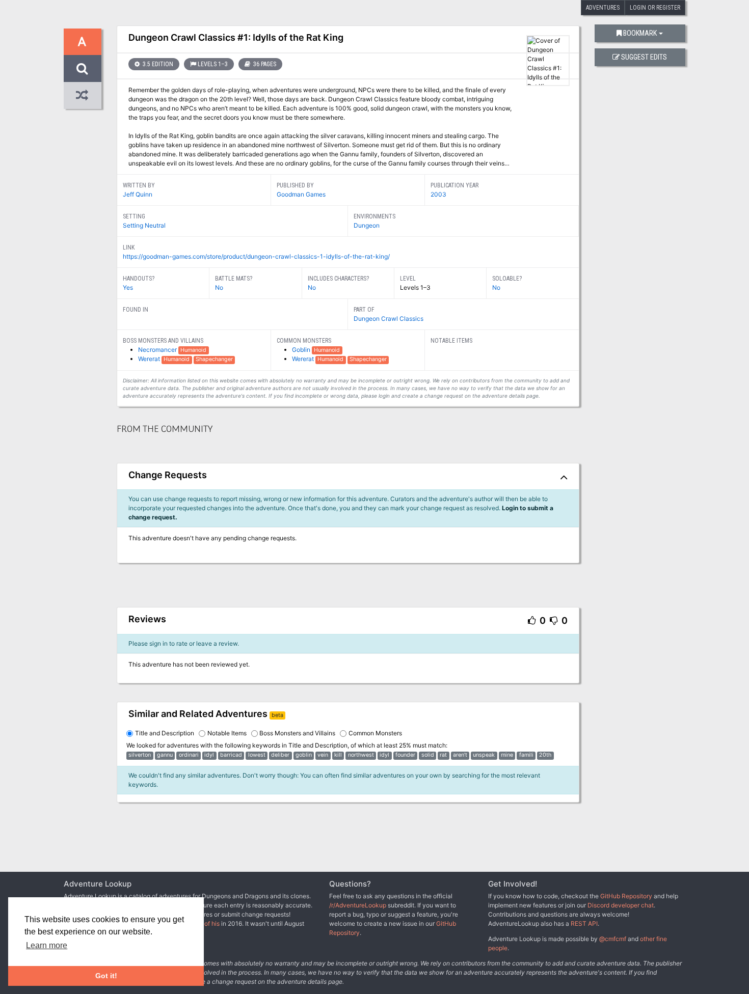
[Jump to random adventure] (82, 95)
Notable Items (227, 733)
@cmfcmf (612, 939)
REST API (584, 923)
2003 (438, 194)
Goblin (302, 349)
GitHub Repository (626, 896)
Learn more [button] (46, 945)
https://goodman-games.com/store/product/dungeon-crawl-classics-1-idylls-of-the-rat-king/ (256, 256)
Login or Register (655, 7)
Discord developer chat (620, 905)
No (219, 287)
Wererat (150, 359)
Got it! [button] (106, 976)
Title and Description (164, 733)
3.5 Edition (157, 64)
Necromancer (158, 349)
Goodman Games (301, 194)
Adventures (603, 7)
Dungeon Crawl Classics (388, 318)
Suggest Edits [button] (644, 57)
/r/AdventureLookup (357, 905)
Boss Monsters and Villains (297, 733)
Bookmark (640, 33)
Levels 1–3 (213, 64)
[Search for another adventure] (82, 68)
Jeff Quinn (137, 194)
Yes (128, 287)
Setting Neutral (144, 225)
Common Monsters (375, 733)
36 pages (264, 64)
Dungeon (367, 225)
